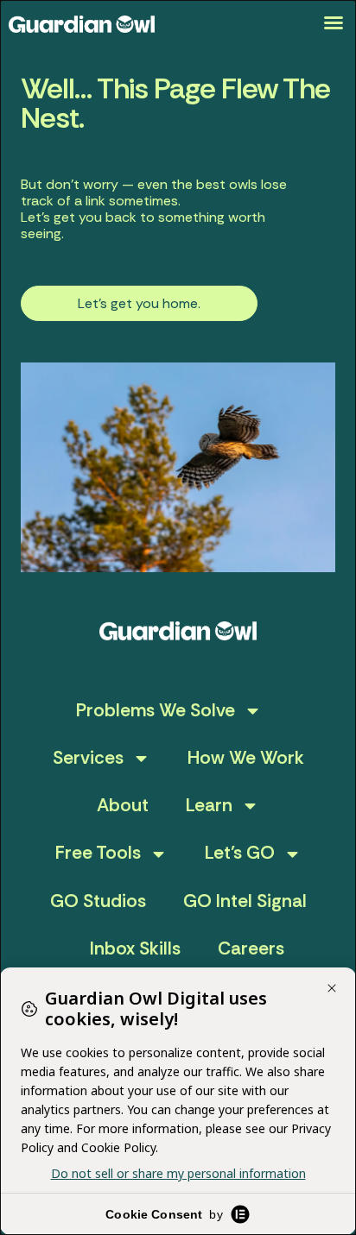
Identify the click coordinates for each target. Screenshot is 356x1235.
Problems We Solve (155, 710)
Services (88, 758)
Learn (209, 805)
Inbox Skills (135, 948)
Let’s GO (240, 853)
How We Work (246, 758)
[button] (333, 22)
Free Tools (98, 853)
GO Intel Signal (245, 901)
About (123, 805)
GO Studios (98, 901)
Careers (251, 948)
